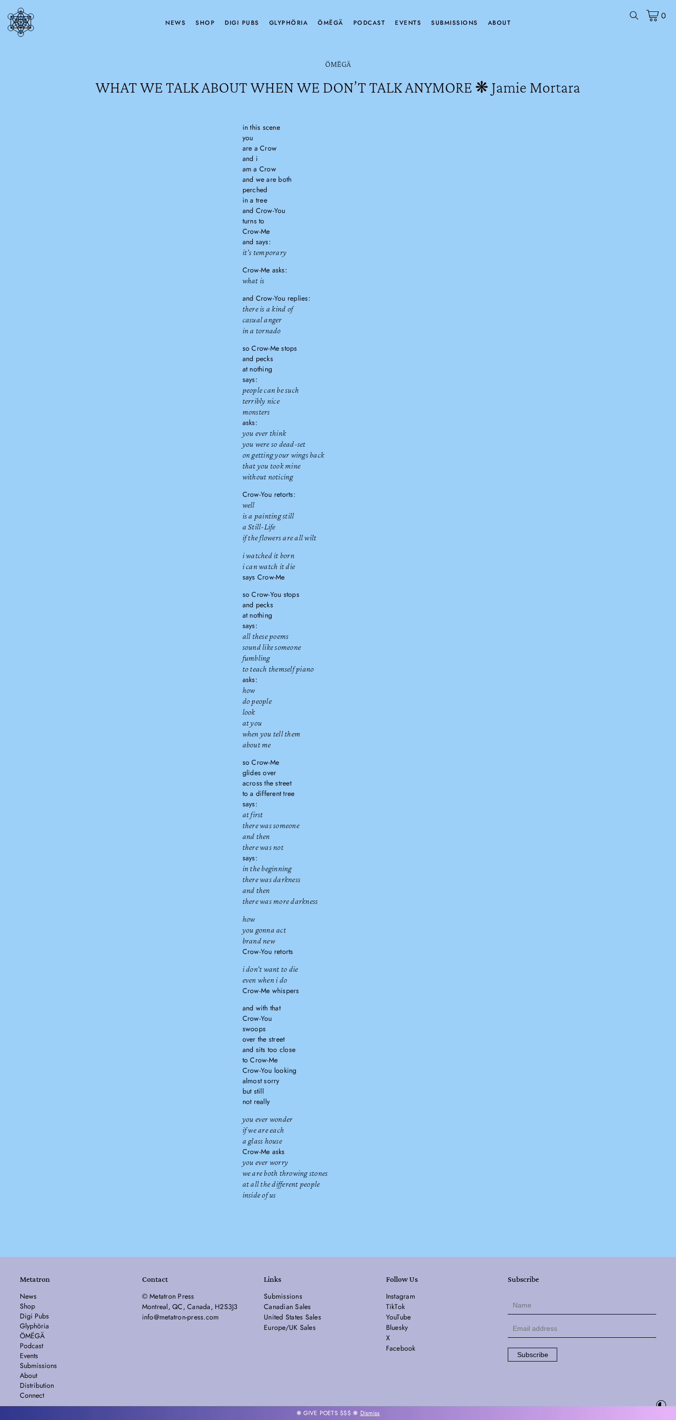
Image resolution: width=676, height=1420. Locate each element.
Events (408, 22)
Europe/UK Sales (290, 1327)
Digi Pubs (242, 22)
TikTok (395, 1307)
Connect (32, 1395)
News (175, 22)
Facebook (401, 1348)
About (499, 22)
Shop (205, 22)
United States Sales (292, 1317)
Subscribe (532, 1355)
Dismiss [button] (370, 1413)
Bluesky (397, 1327)
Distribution (37, 1385)
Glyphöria (288, 22)
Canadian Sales (287, 1307)
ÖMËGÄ (330, 22)
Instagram (400, 1296)
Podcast (369, 22)
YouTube (398, 1317)
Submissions (454, 22)
